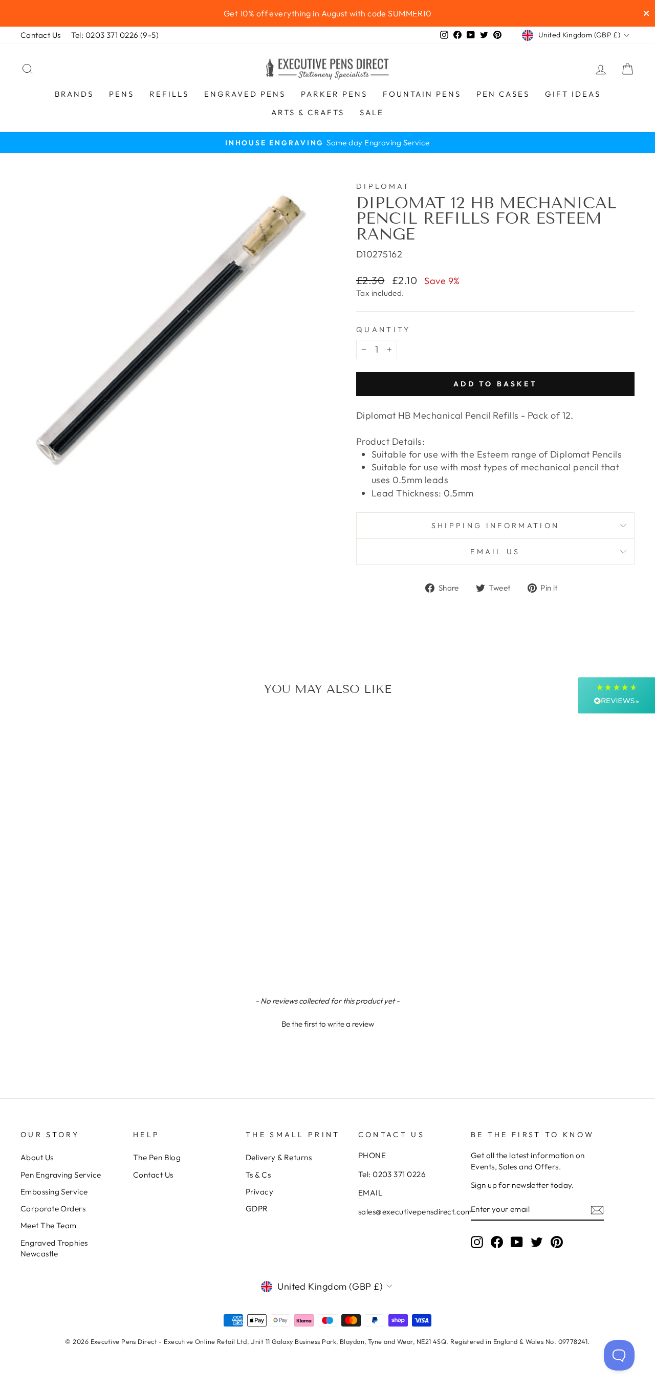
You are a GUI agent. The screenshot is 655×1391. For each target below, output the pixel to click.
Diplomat (383, 186)
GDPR (257, 1208)
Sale (372, 112)
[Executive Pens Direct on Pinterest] (557, 1242)
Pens (121, 94)
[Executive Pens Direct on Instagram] (477, 1242)
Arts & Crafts (307, 112)
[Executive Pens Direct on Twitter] (537, 1242)
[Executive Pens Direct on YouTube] (517, 1242)
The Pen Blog (157, 1157)
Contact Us (40, 35)
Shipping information (495, 525)
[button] (327, 1022)
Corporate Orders (52, 1208)
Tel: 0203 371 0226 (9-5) (115, 35)
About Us (37, 1157)
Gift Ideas (573, 94)
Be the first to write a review (327, 1024)
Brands (74, 94)
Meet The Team (48, 1225)
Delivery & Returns (279, 1157)
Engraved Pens (245, 94)
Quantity (383, 329)
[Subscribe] (597, 1209)
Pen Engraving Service (60, 1175)
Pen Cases (503, 94)
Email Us (495, 551)
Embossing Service (54, 1192)
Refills (169, 94)
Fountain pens (422, 94)
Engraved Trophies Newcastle (54, 1248)
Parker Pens (334, 94)
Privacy (259, 1192)
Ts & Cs (258, 1175)
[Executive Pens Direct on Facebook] (497, 1242)
